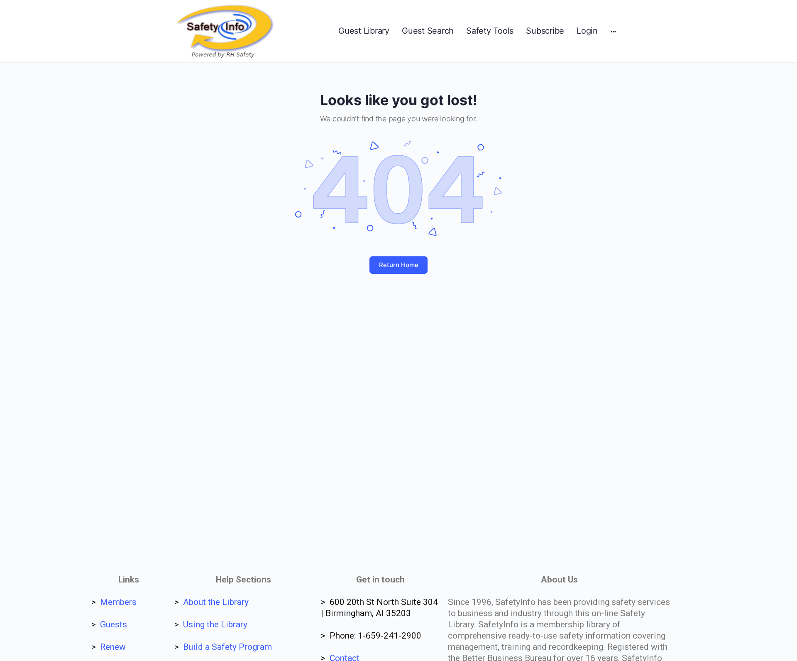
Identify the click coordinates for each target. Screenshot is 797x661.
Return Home (398, 265)
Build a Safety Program (227, 647)
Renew (113, 647)
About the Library (216, 602)
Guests (113, 624)
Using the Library (215, 624)
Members (118, 602)
